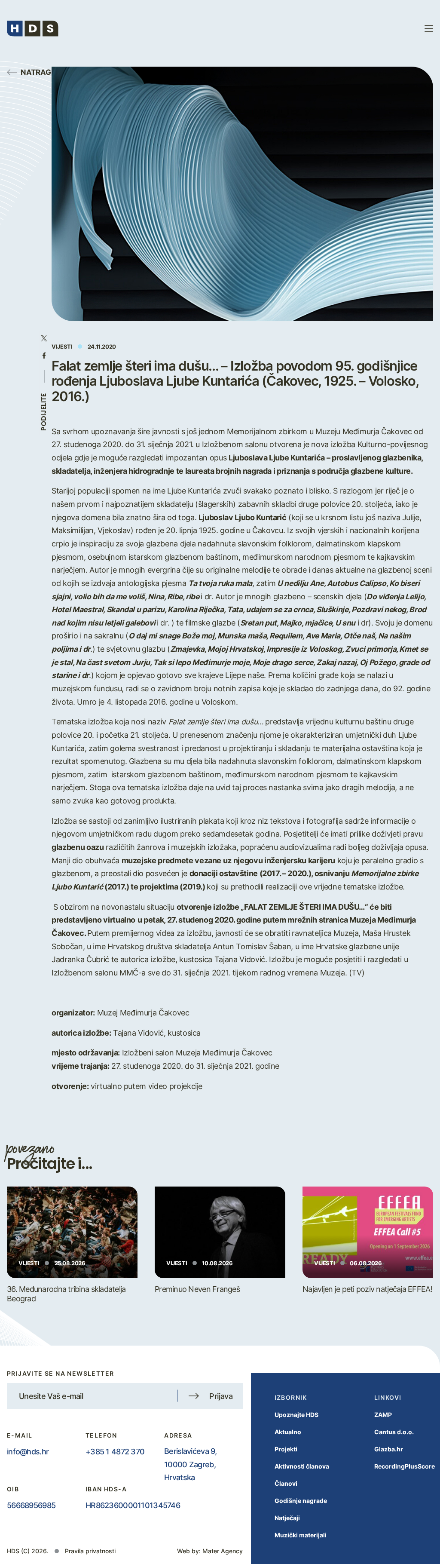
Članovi (286, 1483)
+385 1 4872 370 (115, 1451)
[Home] (32, 29)
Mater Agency (222, 1551)
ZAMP (383, 1415)
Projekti (286, 1449)
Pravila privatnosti (90, 1551)
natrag (36, 72)
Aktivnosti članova (302, 1466)
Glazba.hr (388, 1449)
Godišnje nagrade (301, 1501)
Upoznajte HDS (296, 1415)
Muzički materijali (301, 1535)
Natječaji (287, 1518)
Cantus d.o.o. (394, 1432)
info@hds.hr (28, 1451)
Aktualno (288, 1432)
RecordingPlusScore (404, 1466)
